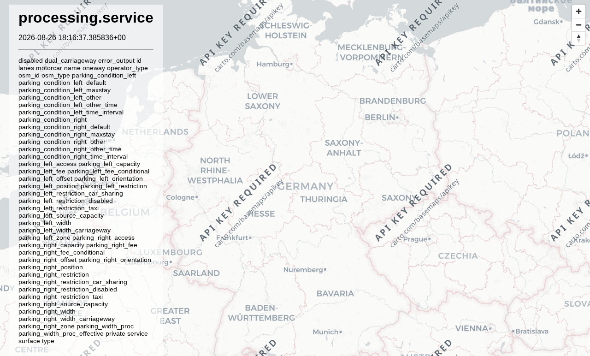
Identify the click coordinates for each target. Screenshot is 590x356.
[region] (295, 178)
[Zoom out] (578, 24)
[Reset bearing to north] (578, 38)
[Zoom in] (578, 11)
